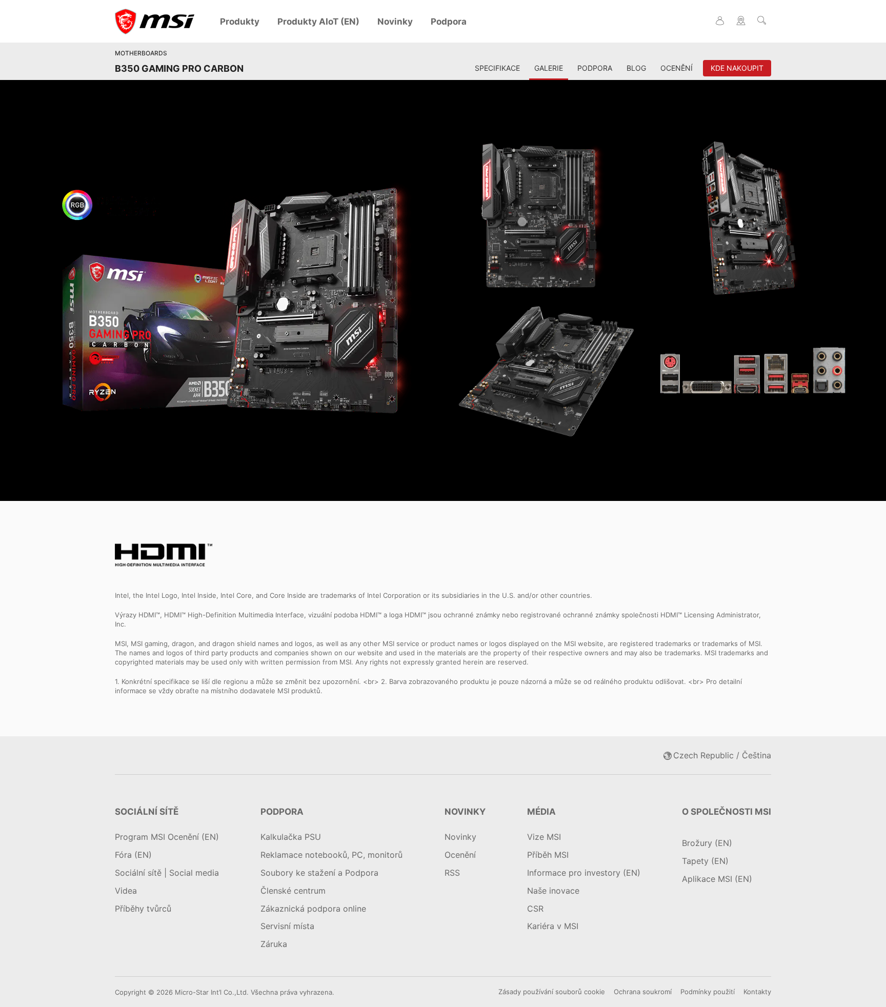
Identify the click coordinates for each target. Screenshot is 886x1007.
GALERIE (548, 68)
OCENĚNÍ (676, 68)
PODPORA (594, 68)
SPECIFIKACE (497, 68)
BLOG (636, 68)
